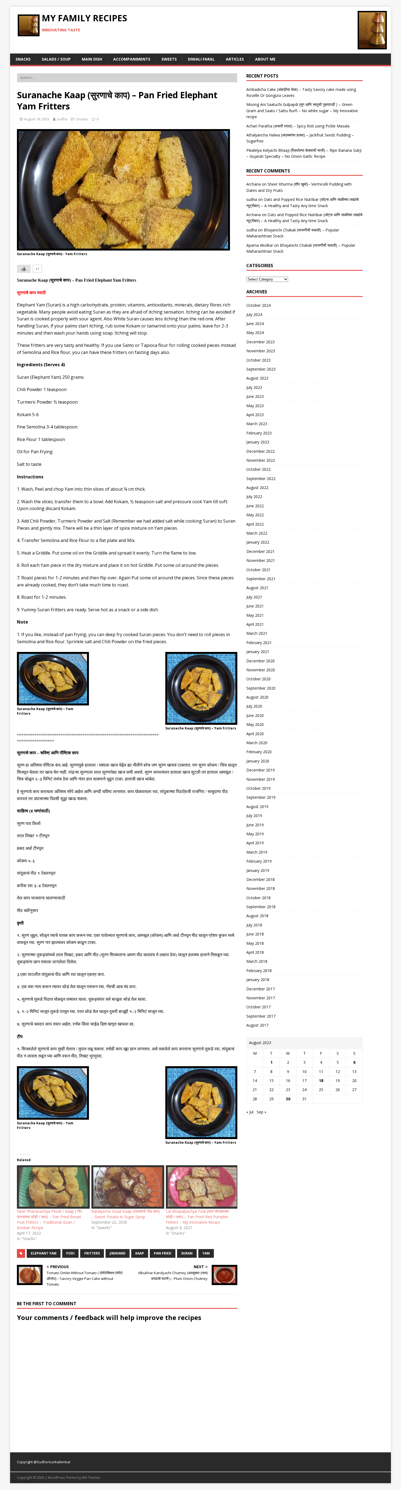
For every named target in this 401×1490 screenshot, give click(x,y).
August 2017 (257, 1025)
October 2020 (258, 678)
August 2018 (257, 915)
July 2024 (254, 314)
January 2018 (257, 979)
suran (187, 1253)
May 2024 (255, 332)
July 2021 (254, 597)
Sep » (261, 1111)
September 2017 (261, 1016)
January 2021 (257, 651)
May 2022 (255, 514)
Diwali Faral (201, 59)
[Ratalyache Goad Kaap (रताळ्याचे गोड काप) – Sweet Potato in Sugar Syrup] (125, 1187)
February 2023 (259, 433)
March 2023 (256, 423)
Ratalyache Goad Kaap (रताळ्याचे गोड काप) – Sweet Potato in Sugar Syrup (125, 1214)
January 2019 (257, 870)
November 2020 (260, 669)
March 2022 (256, 533)
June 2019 (255, 824)
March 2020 (256, 742)
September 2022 (261, 478)
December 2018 (260, 879)
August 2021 (257, 587)
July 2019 (254, 815)
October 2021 (258, 569)
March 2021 (256, 633)
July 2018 (254, 925)
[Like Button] (24, 269)
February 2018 (259, 970)
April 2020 (255, 733)
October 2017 (258, 1006)
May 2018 (255, 943)
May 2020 (255, 724)
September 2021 (261, 578)
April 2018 (255, 952)
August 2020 (257, 697)
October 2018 (258, 897)
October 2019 (258, 788)
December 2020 (260, 660)
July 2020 (254, 706)
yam (206, 1253)
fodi (70, 1253)
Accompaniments (131, 59)
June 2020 (255, 715)
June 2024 (255, 323)
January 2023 (257, 442)
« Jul (249, 1111)
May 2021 (255, 615)
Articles (235, 59)
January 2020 (257, 761)
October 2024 (258, 305)
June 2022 (255, 505)
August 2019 (257, 806)
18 (321, 1080)
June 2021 (255, 606)
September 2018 (261, 906)
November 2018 (260, 888)
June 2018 (255, 934)
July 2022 (254, 496)
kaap (139, 1253)
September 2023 (261, 369)
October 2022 (258, 469)
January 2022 (257, 542)
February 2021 (259, 642)
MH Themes (91, 1477)
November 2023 (260, 350)
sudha (62, 119)
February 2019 (259, 861)
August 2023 (257, 378)
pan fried (162, 1253)
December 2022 (260, 451)
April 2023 (255, 414)
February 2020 (259, 751)
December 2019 (260, 770)
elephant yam (43, 1253)
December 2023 (260, 341)
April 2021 (255, 624)
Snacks (23, 59)
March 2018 (256, 961)
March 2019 (256, 852)
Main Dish (92, 59)
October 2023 (258, 360)
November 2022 (260, 460)
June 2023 (255, 396)
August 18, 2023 (36, 119)
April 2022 (255, 524)
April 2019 (255, 842)
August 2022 (257, 487)
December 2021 (260, 551)
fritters (92, 1253)
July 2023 (254, 387)
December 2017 (260, 988)
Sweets (169, 59)
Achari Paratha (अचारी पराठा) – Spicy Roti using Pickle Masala (297, 126)
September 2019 (261, 797)
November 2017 (260, 997)
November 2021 (260, 560)
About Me (265, 59)
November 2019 (260, 779)
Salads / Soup (56, 59)
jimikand (117, 1253)
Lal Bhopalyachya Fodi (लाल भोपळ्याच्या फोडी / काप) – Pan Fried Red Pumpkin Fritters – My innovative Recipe (197, 1217)
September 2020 (261, 688)
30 (288, 1098)
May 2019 (255, 833)
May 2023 (255, 405)
